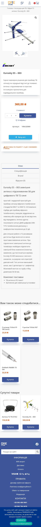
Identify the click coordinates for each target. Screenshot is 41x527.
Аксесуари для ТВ (20, 8)
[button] (36, 18)
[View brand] (20, 65)
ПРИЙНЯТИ (21, 520)
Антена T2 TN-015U (9, 417)
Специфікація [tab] (20, 171)
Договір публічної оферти (20, 483)
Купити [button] (10, 339)
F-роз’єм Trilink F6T (30, 327)
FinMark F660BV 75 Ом (9, 368)
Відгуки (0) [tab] (20, 180)
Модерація (20, 494)
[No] (38, 517)
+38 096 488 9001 (20, 502)
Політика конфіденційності (20, 487)
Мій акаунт (20, 461)
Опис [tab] (20, 166)
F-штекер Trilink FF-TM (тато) (9, 328)
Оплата (20, 469)
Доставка (20, 465)
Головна (10, 8)
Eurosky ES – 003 (29, 417)
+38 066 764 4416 (20, 506)
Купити (27, 115)
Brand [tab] (20, 175)
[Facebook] (37, 444)
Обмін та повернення (20, 490)
